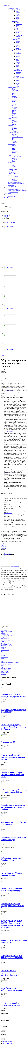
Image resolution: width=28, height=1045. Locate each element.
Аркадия (14, 145)
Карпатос (18, 55)
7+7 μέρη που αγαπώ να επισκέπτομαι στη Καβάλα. (11, 1004)
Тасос (17, 11)
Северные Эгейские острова (19, 10)
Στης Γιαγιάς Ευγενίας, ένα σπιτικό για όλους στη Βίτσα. (12, 957)
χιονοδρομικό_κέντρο (6, 664)
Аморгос (18, 43)
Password (4, 1034)
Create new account (7, 1041)
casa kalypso (4, 665)
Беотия (13, 135)
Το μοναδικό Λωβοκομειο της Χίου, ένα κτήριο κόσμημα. (12, 889)
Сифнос (18, 36)
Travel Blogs (7, 193)
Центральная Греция (13, 132)
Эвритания (15, 139)
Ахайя (13, 148)
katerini (2, 658)
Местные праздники (17, 178)
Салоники (14, 104)
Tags (3, 627)
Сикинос (18, 41)
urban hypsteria (4, 671)
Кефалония (15, 90)
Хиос (17, 19)
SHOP (6, 197)
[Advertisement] (14, 611)
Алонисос (18, 72)
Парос (17, 22)
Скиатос (18, 73)
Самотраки (18, 15)
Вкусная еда (11, 172)
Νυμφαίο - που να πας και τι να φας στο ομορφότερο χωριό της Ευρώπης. (13, 807)
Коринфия (14, 151)
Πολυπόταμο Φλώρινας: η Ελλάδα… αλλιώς (11, 859)
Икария (18, 12)
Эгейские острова (13, 8)
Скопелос (18, 74)
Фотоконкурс (11, 196)
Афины (14, 134)
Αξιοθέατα (3, 641)
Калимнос (18, 53)
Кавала (14, 106)
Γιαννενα (3, 655)
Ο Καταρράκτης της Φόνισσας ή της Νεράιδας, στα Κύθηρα (14, 791)
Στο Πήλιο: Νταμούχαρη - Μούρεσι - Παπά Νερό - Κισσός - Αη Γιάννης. (14, 727)
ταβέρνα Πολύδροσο (6, 668)
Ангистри (18, 79)
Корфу (13, 89)
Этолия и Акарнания (17, 137)
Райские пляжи (12, 173)
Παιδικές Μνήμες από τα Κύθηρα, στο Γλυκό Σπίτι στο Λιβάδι (12, 906)
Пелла (13, 111)
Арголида (14, 146)
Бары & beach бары (13, 170)
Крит (9, 155)
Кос (17, 58)
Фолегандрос (19, 35)
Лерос (17, 59)
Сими (17, 66)
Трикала (14, 131)
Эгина (17, 80)
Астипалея (18, 52)
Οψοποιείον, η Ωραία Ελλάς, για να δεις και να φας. (13, 839)
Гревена (14, 100)
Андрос (18, 34)
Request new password (8, 1043)
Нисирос (18, 62)
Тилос (17, 67)
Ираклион (14, 158)
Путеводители (12, 186)
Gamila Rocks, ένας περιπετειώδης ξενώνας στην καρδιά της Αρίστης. (12, 973)
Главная (6, 5)
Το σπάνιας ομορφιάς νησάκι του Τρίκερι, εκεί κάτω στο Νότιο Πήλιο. (13, 774)
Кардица (14, 127)
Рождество (15, 180)
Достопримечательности (14, 182)
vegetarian (3, 674)
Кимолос (18, 46)
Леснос (17, 17)
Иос (17, 29)
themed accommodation (6, 659)
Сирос (17, 32)
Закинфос (14, 97)
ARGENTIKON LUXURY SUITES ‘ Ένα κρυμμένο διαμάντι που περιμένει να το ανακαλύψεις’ (12, 924)
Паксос (14, 96)
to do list (3, 544)
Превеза (14, 124)
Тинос (17, 25)
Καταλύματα (4, 630)
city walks (3, 546)
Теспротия (14, 121)
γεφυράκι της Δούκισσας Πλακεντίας (10, 662)
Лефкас (14, 94)
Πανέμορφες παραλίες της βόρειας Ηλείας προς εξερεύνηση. (14, 695)
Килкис (14, 108)
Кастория (14, 107)
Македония (11, 98)
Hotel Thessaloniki (5, 669)
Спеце (17, 83)
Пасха (13, 179)
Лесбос (17, 14)
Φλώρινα (3, 652)
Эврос (13, 165)
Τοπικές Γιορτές (4, 638)
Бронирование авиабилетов (15, 189)
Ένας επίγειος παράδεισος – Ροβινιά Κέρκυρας (11, 874)
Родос (17, 65)
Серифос (18, 38)
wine (2, 654)
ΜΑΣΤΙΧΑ (3, 651)
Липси (17, 60)
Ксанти (14, 163)
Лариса (14, 130)
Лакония (14, 152)
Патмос (18, 63)
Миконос (18, 26)
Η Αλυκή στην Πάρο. (9, 742)
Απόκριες (3, 633)
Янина (13, 122)
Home (2, 355)
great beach (3, 647)
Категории (5, 626)
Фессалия (10, 125)
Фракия (10, 162)
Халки (17, 69)
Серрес (14, 114)
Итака (13, 93)
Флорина (14, 115)
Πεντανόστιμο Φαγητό (6, 635)
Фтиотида (14, 142)
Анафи (17, 45)
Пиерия (14, 113)
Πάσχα (2, 637)
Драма (13, 101)
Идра (17, 84)
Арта (13, 120)
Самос (17, 18)
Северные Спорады (17, 70)
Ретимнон (14, 159)
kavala (2, 545)
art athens (3, 648)
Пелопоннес (11, 144)
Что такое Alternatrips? (10, 222)
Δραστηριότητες (5, 643)
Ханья (13, 161)
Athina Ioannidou (14, 566)
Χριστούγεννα (4, 634)
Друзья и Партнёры (13, 192)
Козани (14, 110)
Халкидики (15, 117)
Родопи (14, 166)
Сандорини (19, 31)
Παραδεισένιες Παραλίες (7, 640)
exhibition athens (5, 672)
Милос (17, 42)
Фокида (14, 141)
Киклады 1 (15, 21)
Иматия (14, 103)
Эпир (9, 118)
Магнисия (14, 128)
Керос (17, 48)
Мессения (14, 154)
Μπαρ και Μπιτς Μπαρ (6, 631)
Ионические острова (13, 87)
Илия (13, 149)
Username (4, 1030)
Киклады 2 (15, 39)
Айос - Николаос (16, 156)
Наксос (17, 28)
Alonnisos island (5, 650)
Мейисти (18, 56)
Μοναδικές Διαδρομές (6, 645)
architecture (3, 548)
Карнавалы (15, 176)
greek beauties (4, 657)
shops (2, 667)
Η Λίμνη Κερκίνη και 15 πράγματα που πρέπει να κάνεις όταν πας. (13, 757)
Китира (14, 91)
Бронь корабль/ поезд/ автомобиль (17, 190)
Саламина (18, 82)
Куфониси (18, 49)
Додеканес (14, 50)
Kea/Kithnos (19, 24)
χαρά (2, 661)
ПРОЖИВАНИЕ (12, 169)
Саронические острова (18, 77)
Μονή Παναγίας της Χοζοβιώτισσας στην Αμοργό (12, 989)
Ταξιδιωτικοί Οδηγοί (6, 644)
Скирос (18, 76)
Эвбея (13, 138)
